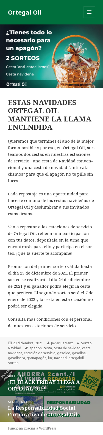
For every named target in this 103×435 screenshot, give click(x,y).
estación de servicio (39, 353)
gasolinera (16, 358)
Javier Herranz (62, 343)
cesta (47, 348)
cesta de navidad (67, 348)
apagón (35, 348)
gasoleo (63, 353)
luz (50, 358)
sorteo (13, 363)
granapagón (36, 358)
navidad (60, 358)
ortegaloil (76, 358)
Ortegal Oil (24, 12)
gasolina (79, 353)
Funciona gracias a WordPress (32, 428)
